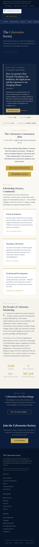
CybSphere (6, 531)
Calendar (6, 520)
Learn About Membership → (15, 291)
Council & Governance (9, 481)
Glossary (5, 500)
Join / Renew (7, 489)
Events (29, 22)
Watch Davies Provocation (19, 168)
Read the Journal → (13, 261)
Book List (5, 503)
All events (24, 110)
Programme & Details (19, 174)
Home (6, 22)
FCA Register (8, 6)
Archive (5, 509)
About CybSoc (14, 22)
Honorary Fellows (8, 486)
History (5, 483)
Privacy (32, 6)
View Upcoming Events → (14, 231)
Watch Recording (13, 110)
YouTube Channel (8, 529)
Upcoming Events (8, 517)
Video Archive (7, 506)
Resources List (7, 498)
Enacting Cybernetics (9, 526)
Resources (17, 6)
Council (23, 22)
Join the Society (11, 16)
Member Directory (8, 523)
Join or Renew (19, 440)
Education (25, 6)
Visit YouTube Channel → (19, 412)
